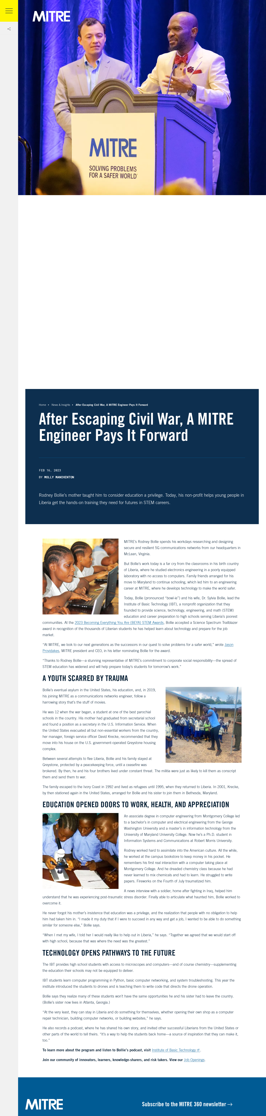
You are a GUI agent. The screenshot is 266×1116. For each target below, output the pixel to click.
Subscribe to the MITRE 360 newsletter (184, 1104)
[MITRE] (51, 16)
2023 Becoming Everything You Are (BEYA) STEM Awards (119, 622)
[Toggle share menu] (9, 29)
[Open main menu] (9, 11)
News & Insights (61, 404)
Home (42, 404)
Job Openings (194, 1060)
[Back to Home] (83, 1104)
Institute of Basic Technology (174, 1050)
